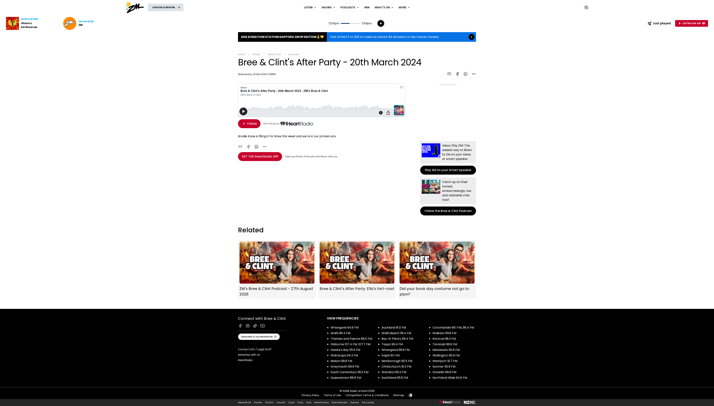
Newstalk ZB (244, 402)
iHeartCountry (321, 402)
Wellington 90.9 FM (446, 355)
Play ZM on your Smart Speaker (448, 158)
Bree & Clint (274, 54)
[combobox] (474, 74)
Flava (300, 402)
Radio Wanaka (339, 402)
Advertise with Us (249, 355)
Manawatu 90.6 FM (446, 350)
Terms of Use (332, 395)
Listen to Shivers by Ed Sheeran (30, 23)
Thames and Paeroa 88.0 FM (351, 339)
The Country (368, 402)
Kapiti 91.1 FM (391, 355)
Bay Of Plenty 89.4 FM (397, 339)
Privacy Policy (310, 395)
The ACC (269, 402)
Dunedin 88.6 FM (444, 372)
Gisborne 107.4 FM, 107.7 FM (350, 344)
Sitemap (398, 395)
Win (366, 7)
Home (241, 54)
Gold (308, 402)
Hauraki (281, 402)
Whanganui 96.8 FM (396, 350)
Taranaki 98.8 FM (444, 344)
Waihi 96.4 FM (340, 333)
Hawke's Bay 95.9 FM (345, 350)
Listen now (78, 23)
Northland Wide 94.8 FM (449, 378)
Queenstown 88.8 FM (346, 378)
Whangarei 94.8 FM (344, 327)
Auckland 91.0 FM (394, 327)
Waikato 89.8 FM (444, 333)
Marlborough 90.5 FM (397, 361)
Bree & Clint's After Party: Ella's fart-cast (357, 269)
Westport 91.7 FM (444, 361)
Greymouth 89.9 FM (345, 366)
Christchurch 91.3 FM (396, 366)
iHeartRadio (245, 360)
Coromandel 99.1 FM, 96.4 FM (453, 327)
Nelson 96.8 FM (341, 361)
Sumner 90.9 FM (443, 366)
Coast (291, 402)
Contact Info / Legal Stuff (254, 349)
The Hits (258, 402)
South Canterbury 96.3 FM (349, 372)
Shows (256, 54)
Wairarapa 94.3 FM (344, 355)
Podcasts (294, 54)
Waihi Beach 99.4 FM (396, 333)
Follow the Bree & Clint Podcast (448, 196)
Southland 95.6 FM (395, 378)
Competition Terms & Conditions (367, 395)
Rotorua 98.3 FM (444, 339)
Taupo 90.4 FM (392, 344)
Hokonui (354, 402)
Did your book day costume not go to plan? (437, 269)
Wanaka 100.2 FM (394, 372)
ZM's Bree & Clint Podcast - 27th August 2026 (277, 269)
